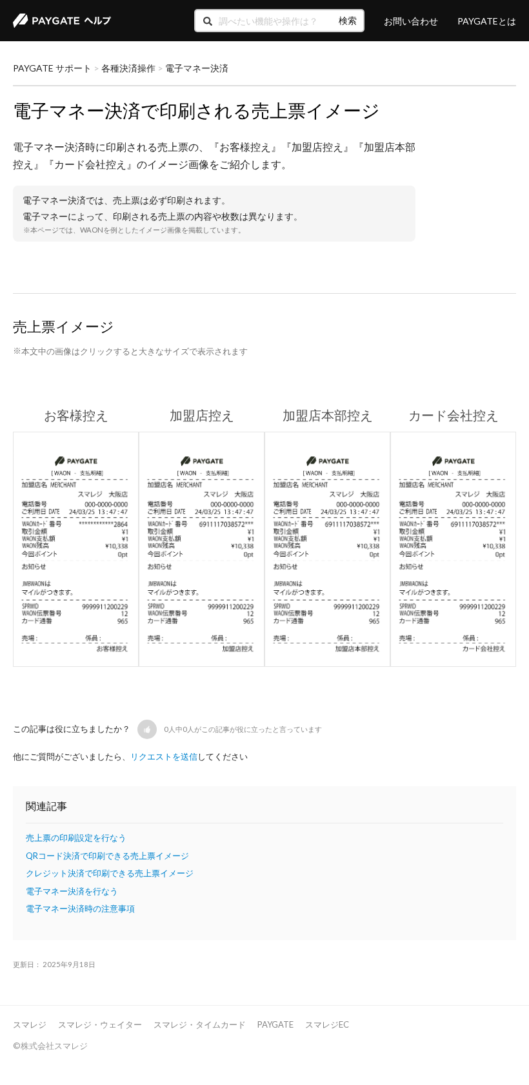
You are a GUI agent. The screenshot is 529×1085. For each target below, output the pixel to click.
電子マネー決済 (196, 67)
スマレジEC (327, 1024)
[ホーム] (62, 21)
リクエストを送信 (163, 756)
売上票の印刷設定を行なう (76, 837)
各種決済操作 (128, 67)
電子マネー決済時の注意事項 (80, 908)
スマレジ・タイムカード (200, 1024)
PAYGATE (275, 1024)
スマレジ (29, 1024)
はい (153, 729)
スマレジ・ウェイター (100, 1024)
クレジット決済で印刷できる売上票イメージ (110, 873)
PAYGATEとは (486, 20)
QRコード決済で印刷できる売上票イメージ (107, 855)
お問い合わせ (411, 20)
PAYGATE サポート (52, 67)
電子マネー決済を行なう (72, 891)
